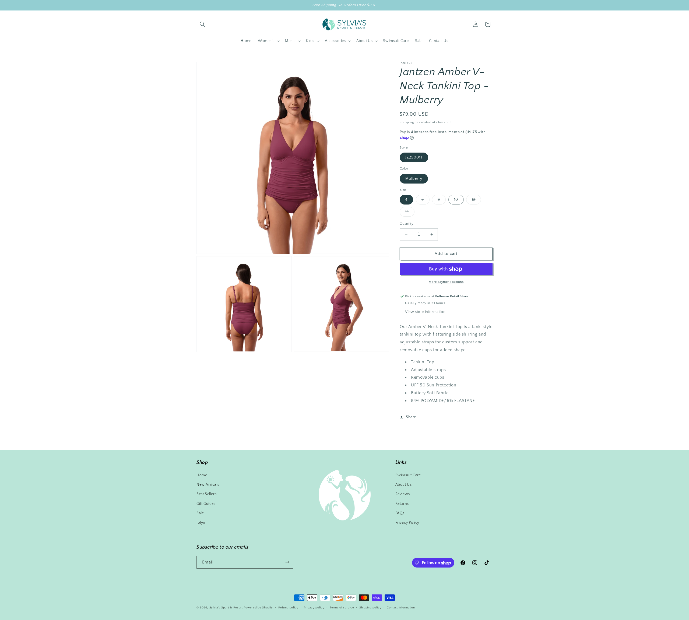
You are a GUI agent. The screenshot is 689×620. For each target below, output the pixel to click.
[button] (202, 24)
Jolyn (200, 522)
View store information (425, 312)
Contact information (401, 607)
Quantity (406, 224)
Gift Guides (206, 504)
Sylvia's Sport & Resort (226, 607)
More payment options (446, 282)
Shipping (407, 122)
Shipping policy (370, 607)
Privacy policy (314, 607)
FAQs (400, 513)
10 (456, 200)
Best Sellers (206, 494)
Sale (200, 513)
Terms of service (342, 607)
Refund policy (288, 607)
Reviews (402, 494)
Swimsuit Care (408, 475)
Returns (402, 504)
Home (201, 475)
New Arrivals (207, 484)
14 (409, 213)
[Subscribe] (287, 562)
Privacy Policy (407, 522)
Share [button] (411, 417)
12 (476, 201)
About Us (403, 484)
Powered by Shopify (258, 607)
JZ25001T (414, 157)
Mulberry (413, 179)
